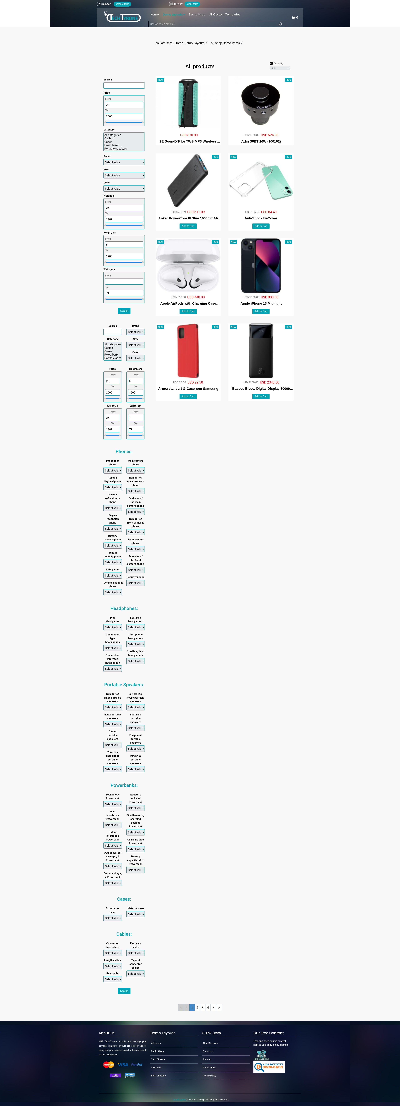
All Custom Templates (224, 14)
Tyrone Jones (179, 1099)
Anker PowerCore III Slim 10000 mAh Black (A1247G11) (188, 218)
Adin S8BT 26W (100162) (261, 141)
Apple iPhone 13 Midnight (261, 303)
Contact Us (208, 1051)
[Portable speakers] (124, 148)
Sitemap (207, 1059)
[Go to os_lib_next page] (213, 1007)
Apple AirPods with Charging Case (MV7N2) (188, 303)
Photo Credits (209, 1067)
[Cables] (124, 138)
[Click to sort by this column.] (272, 63)
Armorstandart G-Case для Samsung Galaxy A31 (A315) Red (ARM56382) (188, 389)
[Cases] (124, 142)
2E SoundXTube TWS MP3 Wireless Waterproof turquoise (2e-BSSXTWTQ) (188, 141)
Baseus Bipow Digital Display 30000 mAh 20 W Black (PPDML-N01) (261, 389)
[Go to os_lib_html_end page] (219, 1007)
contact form (122, 4)
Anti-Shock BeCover (261, 218)
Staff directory (158, 1075)
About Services (210, 1043)
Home (154, 14)
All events (156, 1043)
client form (192, 4)
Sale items (156, 1067)
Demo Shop (197, 14)
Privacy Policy (209, 1075)
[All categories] (124, 135)
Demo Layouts (173, 14)
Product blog (157, 1051)
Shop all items (158, 1059)
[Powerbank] (124, 145)
